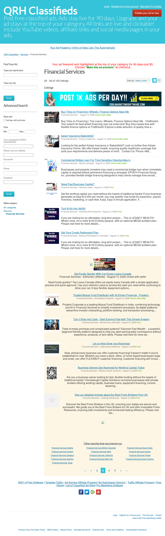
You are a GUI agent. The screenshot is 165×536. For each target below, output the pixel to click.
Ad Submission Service (111, 482)
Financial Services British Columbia (101, 448)
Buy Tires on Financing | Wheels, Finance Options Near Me (95, 112)
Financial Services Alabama (62, 455)
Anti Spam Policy (38, 529)
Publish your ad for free (147, 13)
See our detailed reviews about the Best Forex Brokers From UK (111, 395)
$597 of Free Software (30, 482)
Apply (9, 98)
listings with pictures (15, 120)
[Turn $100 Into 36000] (51, 214)
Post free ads (148, 515)
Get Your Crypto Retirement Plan (79, 232)
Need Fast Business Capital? (77, 184)
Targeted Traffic (54, 482)
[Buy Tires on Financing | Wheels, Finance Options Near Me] (51, 117)
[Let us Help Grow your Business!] (51, 349)
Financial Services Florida (139, 455)
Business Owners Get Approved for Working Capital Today (111, 367)
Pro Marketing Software (109, 485)
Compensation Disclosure (136, 529)
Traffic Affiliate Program (141, 482)
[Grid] (159, 80)
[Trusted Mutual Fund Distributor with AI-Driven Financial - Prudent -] (51, 300)
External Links (98, 529)
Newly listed (141, 80)
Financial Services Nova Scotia (139, 448)
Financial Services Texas (62, 462)
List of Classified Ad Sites (80, 485)
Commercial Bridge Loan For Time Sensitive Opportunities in (96, 160)
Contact (158, 515)
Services (8, 210)
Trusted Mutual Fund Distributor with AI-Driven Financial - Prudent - (111, 295)
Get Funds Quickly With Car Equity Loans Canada (102, 274)
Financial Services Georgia (62, 459)
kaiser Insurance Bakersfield (77, 136)
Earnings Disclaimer (82, 529)
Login (107, 6)
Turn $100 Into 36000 (73, 208)
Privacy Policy (24, 529)
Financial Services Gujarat (139, 451)
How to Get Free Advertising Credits (146, 518)
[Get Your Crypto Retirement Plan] (51, 238)
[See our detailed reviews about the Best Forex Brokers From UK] (51, 400)
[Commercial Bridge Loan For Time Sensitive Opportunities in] (51, 165)
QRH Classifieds (41, 10)
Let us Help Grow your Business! (111, 343)
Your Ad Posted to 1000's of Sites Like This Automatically (82, 47)
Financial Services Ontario (62, 451)
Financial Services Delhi (101, 451)
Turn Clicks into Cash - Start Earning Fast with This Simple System (111, 319)
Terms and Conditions (115, 529)
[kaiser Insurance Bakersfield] (51, 141)
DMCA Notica (52, 529)
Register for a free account (124, 6)
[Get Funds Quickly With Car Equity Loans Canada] (104, 264)
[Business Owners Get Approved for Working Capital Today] (51, 373)
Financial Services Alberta (62, 448)
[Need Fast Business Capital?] (51, 190)
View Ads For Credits (150, 6)
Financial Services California (101, 455)
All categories (10, 207)
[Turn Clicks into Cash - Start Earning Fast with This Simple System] (51, 325)
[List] (154, 80)
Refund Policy (66, 529)
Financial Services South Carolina (140, 459)
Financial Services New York (101, 459)
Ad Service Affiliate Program (81, 482)
